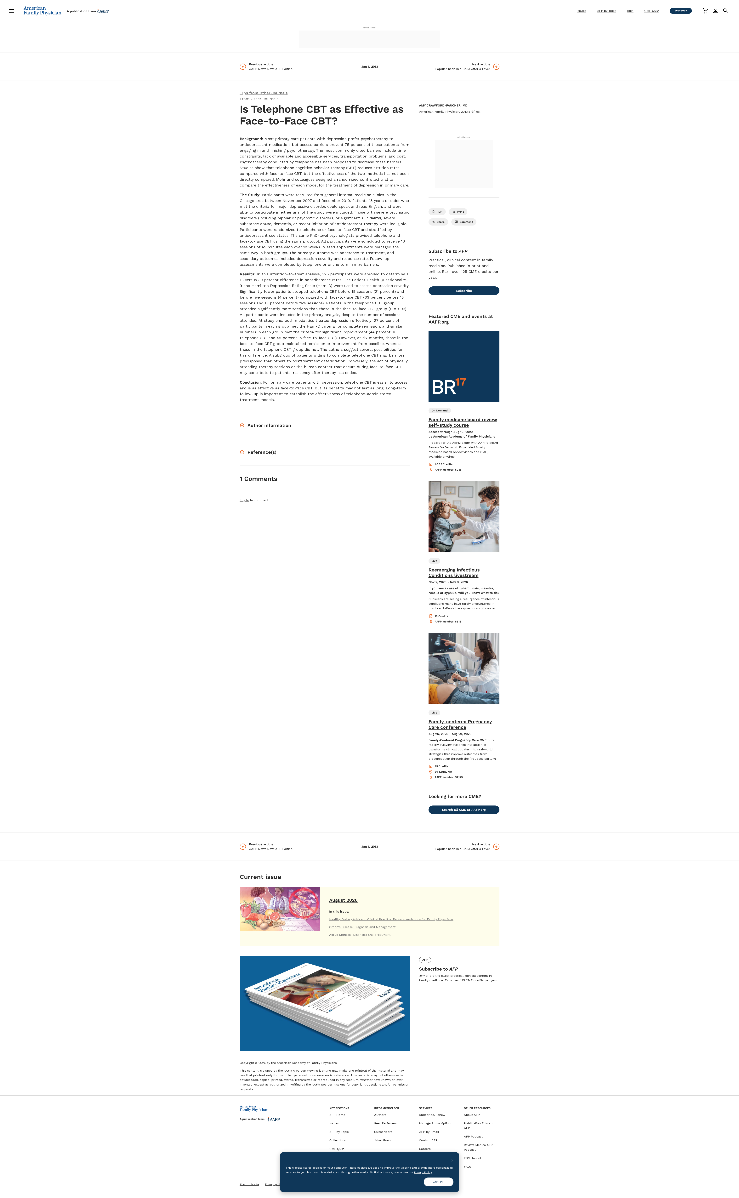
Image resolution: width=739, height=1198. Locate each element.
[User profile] (715, 11)
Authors (380, 1115)
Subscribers (383, 1132)
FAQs (467, 1166)
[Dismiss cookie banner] (452, 1160)
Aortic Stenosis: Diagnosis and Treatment (359, 935)
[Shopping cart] (705, 11)
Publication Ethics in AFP (479, 1125)
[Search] (725, 11)
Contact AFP (428, 1140)
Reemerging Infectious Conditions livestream (454, 572)
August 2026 (343, 900)
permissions (336, 1084)
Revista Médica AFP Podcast (478, 1147)
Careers (425, 1149)
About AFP (472, 1115)
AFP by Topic (606, 11)
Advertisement (369, 28)
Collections (337, 1140)
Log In (244, 500)
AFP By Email (429, 1132)
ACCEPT (438, 1182)
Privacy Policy (423, 1172)
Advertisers (382, 1140)
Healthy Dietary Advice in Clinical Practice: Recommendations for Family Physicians (391, 919)
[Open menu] (11, 11)
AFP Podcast (473, 1136)
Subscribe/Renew (432, 1115)
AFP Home (337, 1115)
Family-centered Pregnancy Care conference (460, 724)
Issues (581, 11)
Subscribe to (438, 969)
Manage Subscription (435, 1123)
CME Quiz (651, 11)
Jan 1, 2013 (369, 66)
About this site (249, 1184)
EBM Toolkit (472, 1158)
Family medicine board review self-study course (463, 422)
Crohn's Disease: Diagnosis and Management (362, 927)
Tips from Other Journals (264, 93)
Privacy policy (274, 1184)
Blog (630, 11)
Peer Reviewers (385, 1123)
